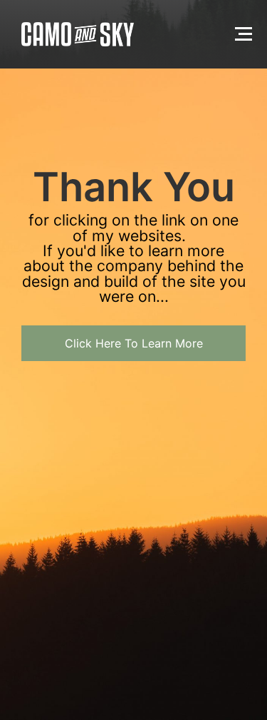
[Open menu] (243, 33)
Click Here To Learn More (134, 343)
